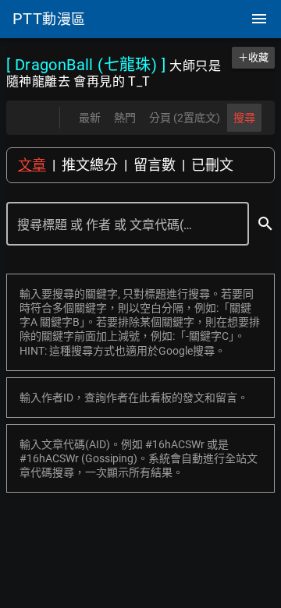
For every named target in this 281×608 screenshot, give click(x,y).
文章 (32, 165)
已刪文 (212, 165)
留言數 (154, 165)
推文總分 (90, 165)
